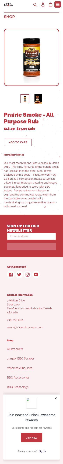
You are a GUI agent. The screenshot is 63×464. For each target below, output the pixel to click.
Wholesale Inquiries (19, 368)
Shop (9, 16)
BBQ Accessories (18, 377)
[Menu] (57, 4)
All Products (15, 349)
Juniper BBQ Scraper (20, 358)
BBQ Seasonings (18, 387)
